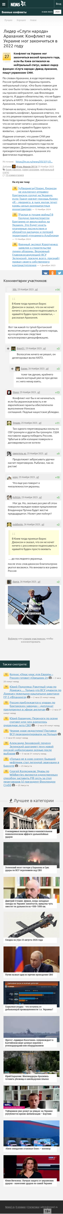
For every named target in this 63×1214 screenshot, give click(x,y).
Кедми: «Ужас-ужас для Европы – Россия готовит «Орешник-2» (31, 675)
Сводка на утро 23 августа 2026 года (24, 939)
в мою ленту (47, 12)
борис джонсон (13, 169)
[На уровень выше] (8, 348)
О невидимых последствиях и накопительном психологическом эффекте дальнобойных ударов (28, 834)
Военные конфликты (14, 12)
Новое (33, 20)
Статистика (33, 1207)
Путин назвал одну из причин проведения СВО (29, 974)
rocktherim (18, 524)
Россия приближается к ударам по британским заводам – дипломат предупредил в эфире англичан (29, 705)
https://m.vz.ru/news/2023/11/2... (34, 161)
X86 (14, 289)
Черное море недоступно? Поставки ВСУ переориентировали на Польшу (33, 732)
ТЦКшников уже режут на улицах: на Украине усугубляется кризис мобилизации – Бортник (29, 1112)
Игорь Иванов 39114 (26, 166)
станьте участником (34, 638)
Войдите (13, 638)
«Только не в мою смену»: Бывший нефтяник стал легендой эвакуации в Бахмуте (31, 762)
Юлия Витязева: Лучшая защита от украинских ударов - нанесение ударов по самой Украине (29, 1182)
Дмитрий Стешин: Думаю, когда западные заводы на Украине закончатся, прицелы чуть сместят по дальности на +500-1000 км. (29, 903)
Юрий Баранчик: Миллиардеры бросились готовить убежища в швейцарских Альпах (27, 1077)
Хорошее (21, 20)
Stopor (16, 392)
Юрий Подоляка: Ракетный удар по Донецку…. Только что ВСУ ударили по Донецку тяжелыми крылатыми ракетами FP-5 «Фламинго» (32, 692)
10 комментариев (15, 175)
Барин (24, 368)
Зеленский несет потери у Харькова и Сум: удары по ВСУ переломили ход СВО (27, 869)
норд (15, 477)
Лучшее (8, 20)
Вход (58, 3)
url (36, 289)
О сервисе (21, 1207)
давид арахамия (30, 169)
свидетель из (19, 453)
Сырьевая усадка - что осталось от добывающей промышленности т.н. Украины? (29, 1008)
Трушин (16, 422)
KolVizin (16, 497)
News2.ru (10, 1207)
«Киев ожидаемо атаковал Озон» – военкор (28, 1148)
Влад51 (20, 348)
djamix (16, 581)
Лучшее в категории (33, 800)
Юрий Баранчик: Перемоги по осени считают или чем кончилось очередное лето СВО (31, 721)
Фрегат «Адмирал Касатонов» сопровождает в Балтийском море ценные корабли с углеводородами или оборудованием (29, 1043)
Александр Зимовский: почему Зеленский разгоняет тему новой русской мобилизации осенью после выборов (29, 748)
